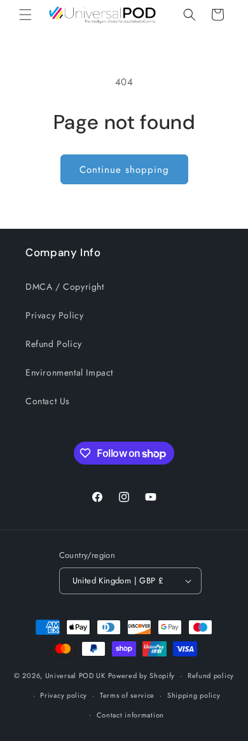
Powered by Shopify (142, 675)
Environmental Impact (69, 372)
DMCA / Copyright (64, 286)
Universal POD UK (75, 675)
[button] (25, 15)
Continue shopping (124, 170)
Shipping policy (194, 695)
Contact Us (47, 401)
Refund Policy (53, 343)
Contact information (130, 715)
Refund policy (211, 675)
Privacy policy (63, 695)
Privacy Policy (54, 315)
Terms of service (127, 695)
